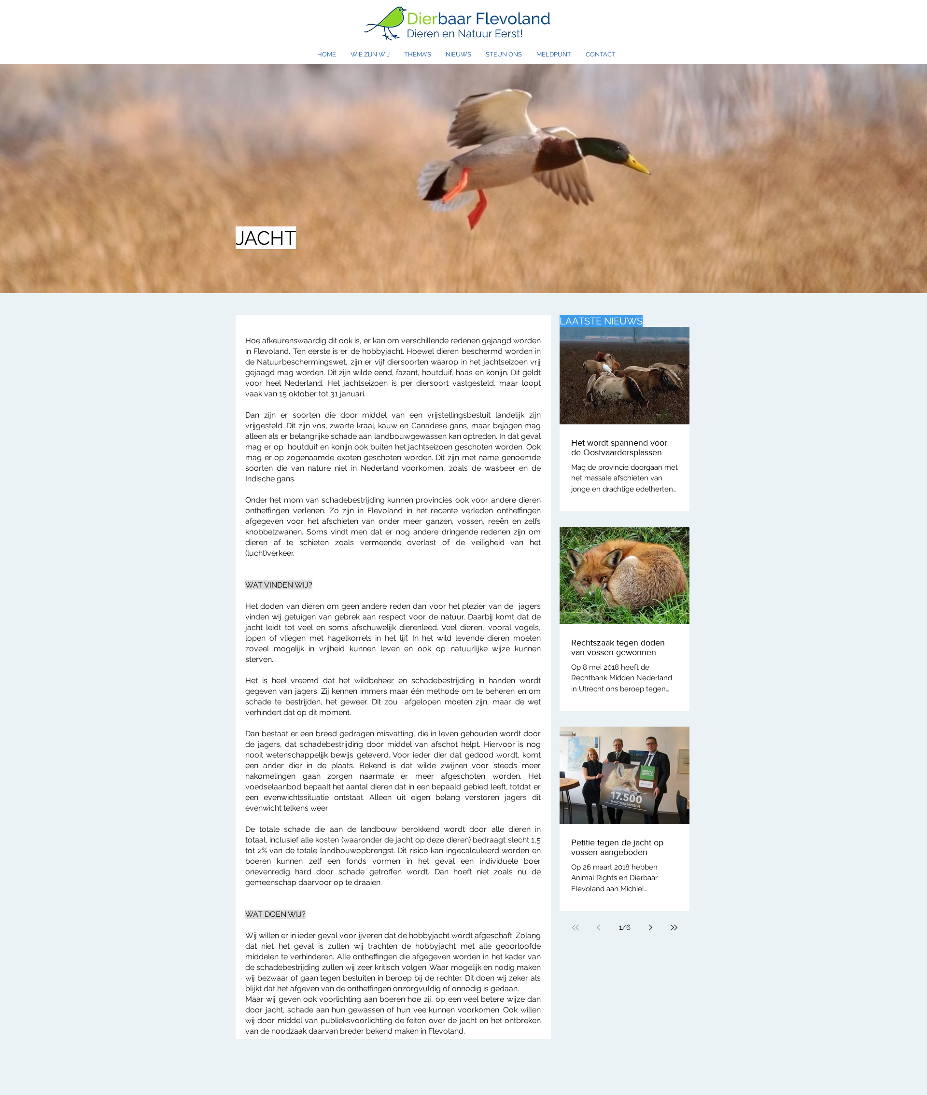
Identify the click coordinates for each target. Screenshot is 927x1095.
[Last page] (674, 927)
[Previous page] (598, 927)
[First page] (575, 927)
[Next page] (651, 927)
